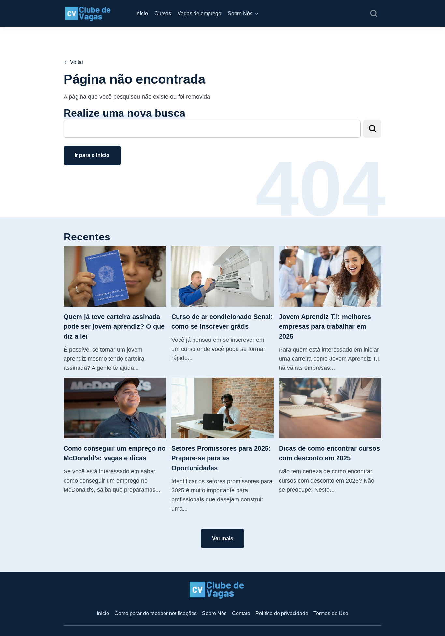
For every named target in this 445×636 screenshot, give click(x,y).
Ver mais (222, 538)
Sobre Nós (240, 13)
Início (142, 13)
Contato (241, 613)
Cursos (162, 13)
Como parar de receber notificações (155, 613)
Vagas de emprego (199, 13)
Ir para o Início (92, 155)
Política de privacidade (281, 613)
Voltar (76, 62)
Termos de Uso (330, 613)
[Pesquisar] (373, 13)
